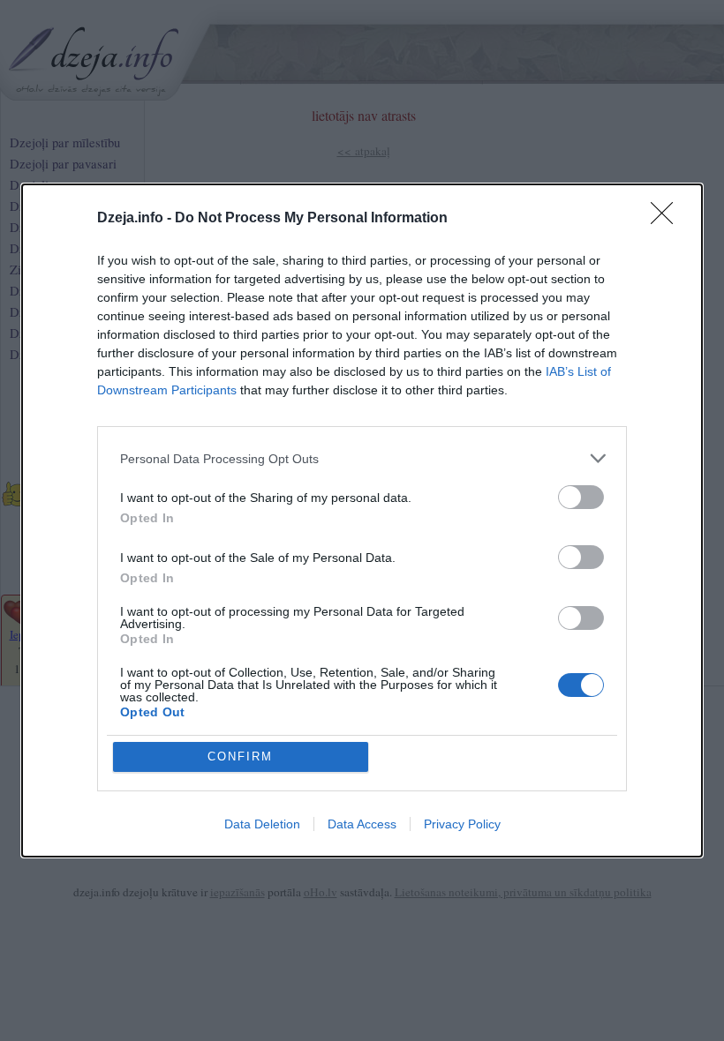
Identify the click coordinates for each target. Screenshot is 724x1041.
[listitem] (362, 458)
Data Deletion (262, 824)
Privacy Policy (462, 824)
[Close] (667, 219)
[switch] (581, 497)
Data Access (362, 824)
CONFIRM (240, 756)
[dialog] (362, 520)
